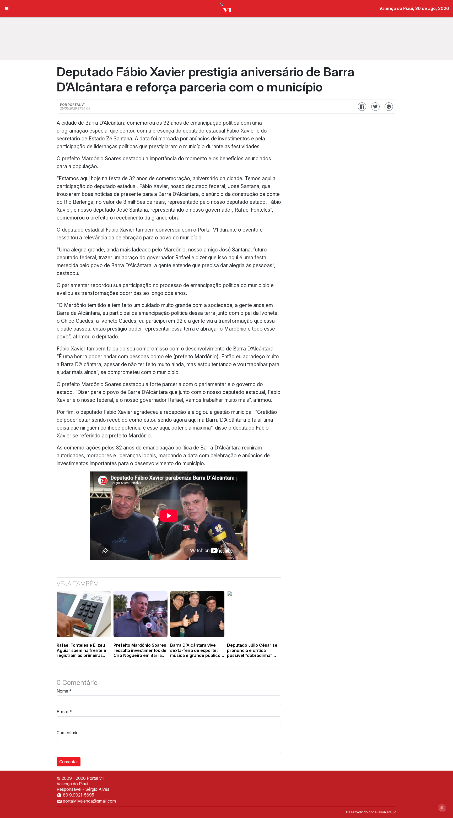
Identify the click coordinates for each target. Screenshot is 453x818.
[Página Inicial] (226, 8)
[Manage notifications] (442, 808)
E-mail (64, 711)
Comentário (68, 732)
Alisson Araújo (385, 812)
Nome (64, 691)
